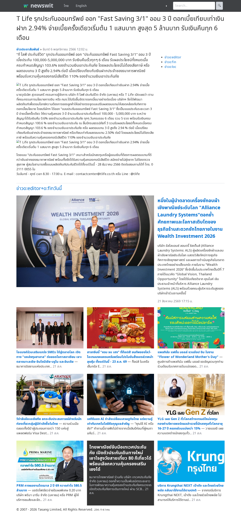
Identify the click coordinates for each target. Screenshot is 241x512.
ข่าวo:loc (170, 67)
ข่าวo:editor (173, 57)
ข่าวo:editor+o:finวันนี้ (39, 188)
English (81, 6)
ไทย (66, 6)
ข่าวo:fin (170, 62)
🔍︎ (219, 5)
